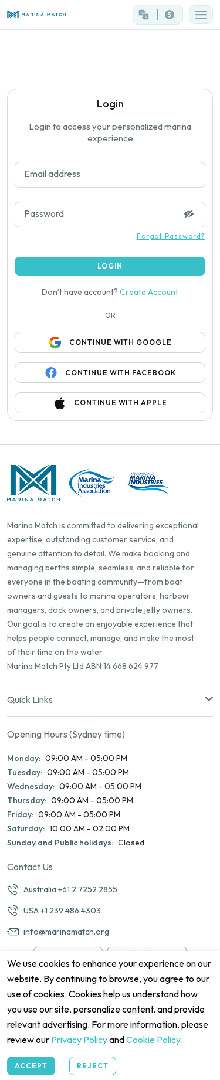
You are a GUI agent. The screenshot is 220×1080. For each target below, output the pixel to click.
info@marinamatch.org (66, 931)
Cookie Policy (153, 1039)
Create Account (149, 292)
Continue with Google (120, 342)
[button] (201, 15)
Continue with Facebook (120, 372)
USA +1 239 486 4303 (62, 910)
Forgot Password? (171, 236)
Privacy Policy (79, 1039)
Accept (31, 1065)
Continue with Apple (120, 402)
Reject (93, 1065)
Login (110, 265)
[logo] (55, 15)
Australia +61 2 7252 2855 (70, 889)
